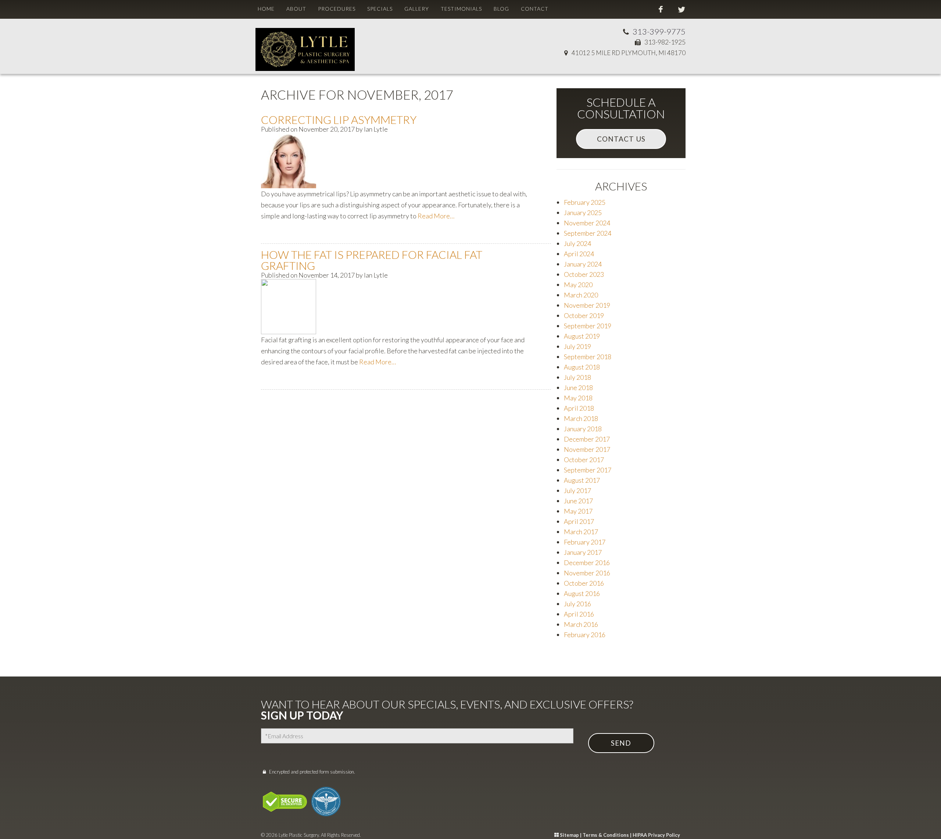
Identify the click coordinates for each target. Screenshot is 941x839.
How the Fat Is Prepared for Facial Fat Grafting (371, 260)
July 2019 (577, 346)
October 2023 (584, 274)
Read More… (436, 216)
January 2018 (583, 429)
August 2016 (582, 593)
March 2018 (581, 418)
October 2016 (584, 583)
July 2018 (577, 377)
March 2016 (581, 624)
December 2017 (587, 439)
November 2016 (587, 573)
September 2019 (587, 326)
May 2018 (578, 398)
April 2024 (579, 254)
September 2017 (587, 470)
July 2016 (577, 604)
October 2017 (584, 460)
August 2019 (582, 336)
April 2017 (579, 521)
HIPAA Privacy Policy (656, 835)
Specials (380, 9)
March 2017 (581, 532)
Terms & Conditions (606, 835)
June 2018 (578, 387)
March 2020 (581, 295)
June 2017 (578, 501)
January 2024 (583, 264)
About (296, 9)
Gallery (416, 9)
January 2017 (583, 552)
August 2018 (582, 367)
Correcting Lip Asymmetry (338, 119)
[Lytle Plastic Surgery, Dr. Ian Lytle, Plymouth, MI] (305, 44)
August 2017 (582, 480)
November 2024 (587, 223)
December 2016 (587, 562)
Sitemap (569, 835)
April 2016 (579, 614)
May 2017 (578, 511)
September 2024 (587, 233)
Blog (501, 9)
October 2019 (584, 315)
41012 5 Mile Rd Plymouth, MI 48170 (629, 53)
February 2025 (584, 202)
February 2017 (584, 542)
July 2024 (577, 243)
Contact (534, 9)
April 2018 (579, 408)
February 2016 (584, 635)
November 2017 (587, 449)
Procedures (336, 9)
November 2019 (587, 305)
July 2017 (577, 490)
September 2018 (587, 357)
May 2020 (578, 285)
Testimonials (461, 9)
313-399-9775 (659, 31)
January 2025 (583, 212)
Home (266, 9)
